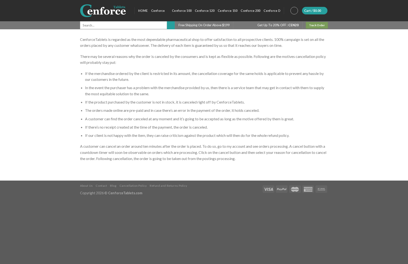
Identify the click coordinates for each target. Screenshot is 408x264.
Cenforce (158, 11)
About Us (86, 185)
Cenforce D (272, 11)
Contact (101, 185)
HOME (143, 11)
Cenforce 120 (204, 11)
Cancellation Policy (133, 185)
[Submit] (171, 25)
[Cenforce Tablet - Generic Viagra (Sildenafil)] (103, 10)
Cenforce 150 (227, 11)
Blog (113, 185)
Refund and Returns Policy (168, 185)
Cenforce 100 (181, 11)
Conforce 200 (250, 11)
